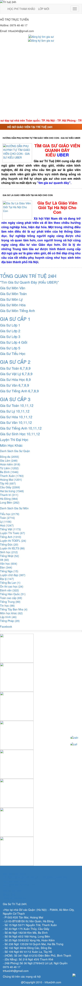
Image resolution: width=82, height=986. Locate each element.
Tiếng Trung (10, 602)
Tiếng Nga (9, 571)
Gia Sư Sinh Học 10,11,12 (20, 433)
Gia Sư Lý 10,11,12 (14, 411)
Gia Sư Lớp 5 (10, 347)
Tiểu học (9, 514)
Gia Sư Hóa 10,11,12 (16, 416)
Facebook (6, 626)
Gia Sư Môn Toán (13, 293)
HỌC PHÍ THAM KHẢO (21, 9)
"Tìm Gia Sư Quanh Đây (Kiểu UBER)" (29, 282)
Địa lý (7, 579)
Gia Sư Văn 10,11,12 (16, 422)
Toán (7, 518)
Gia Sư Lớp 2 (10, 330)
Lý (5, 521)
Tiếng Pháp (10, 621)
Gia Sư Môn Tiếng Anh (17, 310)
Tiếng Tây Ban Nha (13, 609)
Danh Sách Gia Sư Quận (15, 451)
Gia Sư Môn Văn (12, 287)
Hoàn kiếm (10, 464)
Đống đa (9, 457)
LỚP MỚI (43, 9)
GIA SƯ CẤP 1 (15, 318)
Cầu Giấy (10, 487)
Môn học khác (11, 613)
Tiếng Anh (10, 537)
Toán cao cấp (11, 598)
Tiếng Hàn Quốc (13, 594)
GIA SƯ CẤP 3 (15, 399)
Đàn (6, 567)
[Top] (76, 975)
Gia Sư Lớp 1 (10, 324)
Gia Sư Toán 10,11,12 (16, 405)
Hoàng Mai (11, 479)
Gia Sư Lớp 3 (10, 336)
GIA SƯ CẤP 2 (15, 361)
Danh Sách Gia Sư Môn (14, 508)
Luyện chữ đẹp (12, 575)
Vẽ (4, 560)
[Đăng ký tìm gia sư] (41, 36)
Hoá (7, 525)
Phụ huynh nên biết (14, 873)
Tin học (7, 605)
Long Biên (9, 502)
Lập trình (8, 617)
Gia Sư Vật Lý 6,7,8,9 (16, 373)
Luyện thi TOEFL (13, 541)
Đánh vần (9, 590)
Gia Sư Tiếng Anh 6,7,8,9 (19, 390)
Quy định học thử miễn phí (19, 885)
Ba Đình (9, 472)
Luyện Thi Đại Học (14, 439)
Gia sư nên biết (12, 890)
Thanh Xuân (12, 476)
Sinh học (9, 552)
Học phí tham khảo (14, 881)
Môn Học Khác (11, 445)
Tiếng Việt (10, 529)
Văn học (8, 563)
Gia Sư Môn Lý (11, 299)
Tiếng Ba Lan (10, 583)
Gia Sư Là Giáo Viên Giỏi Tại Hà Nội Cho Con (28, 195)
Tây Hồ (8, 483)
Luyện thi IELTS (12, 548)
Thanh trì (9, 495)
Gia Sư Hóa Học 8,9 (15, 379)
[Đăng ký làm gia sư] (41, 40)
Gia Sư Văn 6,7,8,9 (14, 385)
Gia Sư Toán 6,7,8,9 (15, 368)
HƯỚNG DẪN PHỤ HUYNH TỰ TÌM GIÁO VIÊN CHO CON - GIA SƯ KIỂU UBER (41, 137)
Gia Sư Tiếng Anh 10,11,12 (21, 428)
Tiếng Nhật (9, 556)
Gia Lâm (9, 460)
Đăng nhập (9, 894)
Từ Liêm (9, 468)
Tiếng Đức (9, 544)
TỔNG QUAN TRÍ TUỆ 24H (28, 276)
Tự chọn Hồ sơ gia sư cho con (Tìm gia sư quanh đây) (35, 877)
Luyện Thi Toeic (12, 533)
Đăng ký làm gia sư (14, 898)
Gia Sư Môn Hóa (13, 304)
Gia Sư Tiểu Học (12, 353)
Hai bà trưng (12, 491)
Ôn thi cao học (11, 586)
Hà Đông (9, 499)
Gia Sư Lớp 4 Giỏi (13, 342)
